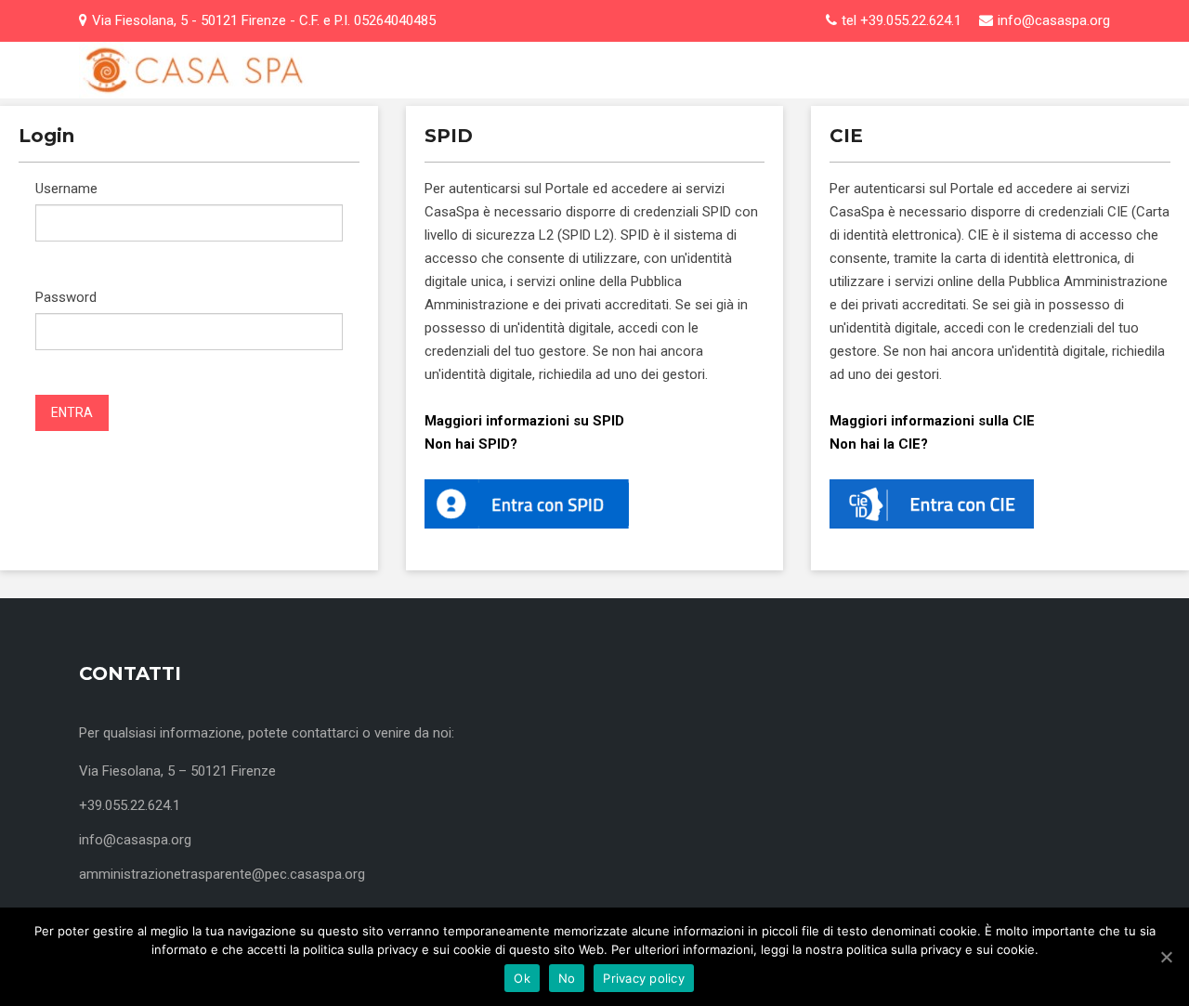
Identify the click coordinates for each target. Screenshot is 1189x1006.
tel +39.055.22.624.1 (901, 20)
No (567, 978)
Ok (522, 978)
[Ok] (1165, 956)
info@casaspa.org (1054, 20)
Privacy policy (644, 978)
